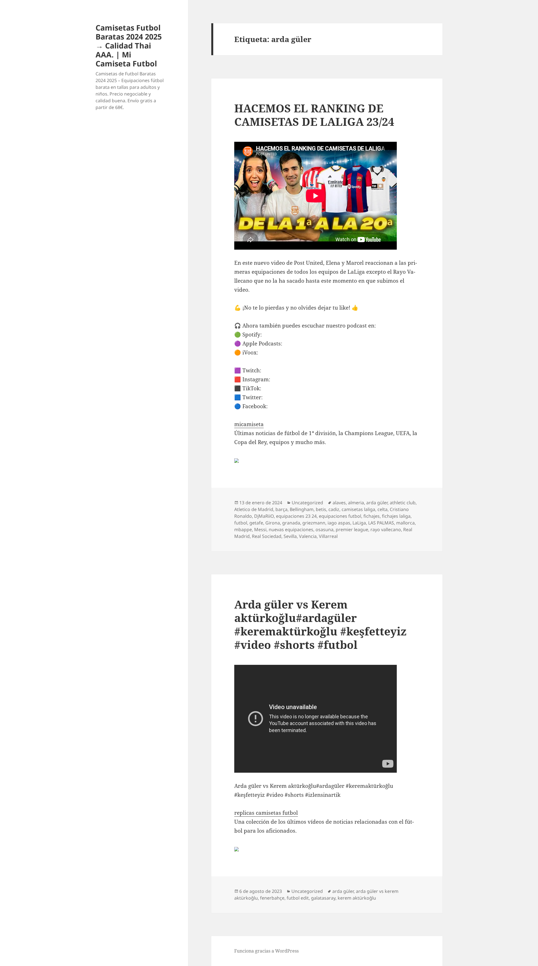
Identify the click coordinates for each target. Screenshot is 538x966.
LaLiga (359, 523)
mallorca (405, 523)
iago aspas (339, 523)
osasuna (324, 529)
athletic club (403, 503)
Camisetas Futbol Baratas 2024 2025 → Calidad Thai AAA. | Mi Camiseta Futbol (129, 45)
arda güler (377, 503)
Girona (272, 523)
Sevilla (290, 536)
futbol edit (298, 898)
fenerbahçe (272, 898)
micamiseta (249, 424)
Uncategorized (307, 503)
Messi (260, 529)
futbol (240, 523)
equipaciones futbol (340, 516)
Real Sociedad (266, 536)
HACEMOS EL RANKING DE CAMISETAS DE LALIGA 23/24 (314, 115)
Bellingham (302, 509)
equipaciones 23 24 (296, 516)
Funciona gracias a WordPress (266, 951)
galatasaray (323, 898)
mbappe (243, 529)
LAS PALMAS (381, 523)
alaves (339, 503)
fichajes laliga (396, 516)
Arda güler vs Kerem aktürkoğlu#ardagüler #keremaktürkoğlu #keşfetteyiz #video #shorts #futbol (320, 624)
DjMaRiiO (264, 516)
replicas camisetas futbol (266, 812)
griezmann (313, 523)
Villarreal (328, 536)
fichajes (371, 516)
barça (281, 509)
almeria (356, 503)
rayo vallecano (385, 529)
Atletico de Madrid (253, 509)
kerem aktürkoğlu (357, 898)
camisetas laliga (358, 509)
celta (382, 509)
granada (291, 523)
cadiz (333, 509)
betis (321, 509)
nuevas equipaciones (291, 529)
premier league (352, 529)
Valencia (308, 536)
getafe (256, 523)
